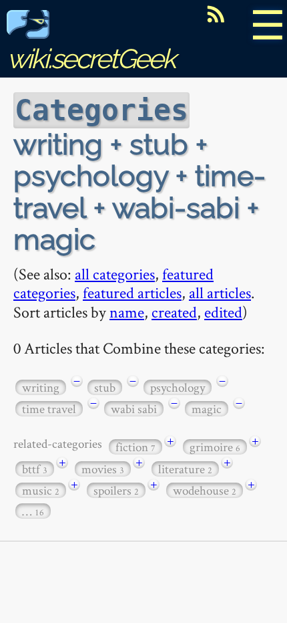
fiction (135, 447)
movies (102, 469)
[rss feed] (215, 14)
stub (104, 387)
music (40, 490)
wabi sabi (134, 408)
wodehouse (204, 490)
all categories (115, 273)
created (174, 311)
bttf (34, 469)
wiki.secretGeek (91, 58)
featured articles (132, 292)
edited (223, 311)
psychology (177, 387)
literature (185, 469)
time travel (49, 408)
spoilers (116, 490)
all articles (220, 292)
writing (40, 387)
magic (207, 408)
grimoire (215, 447)
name (126, 311)
